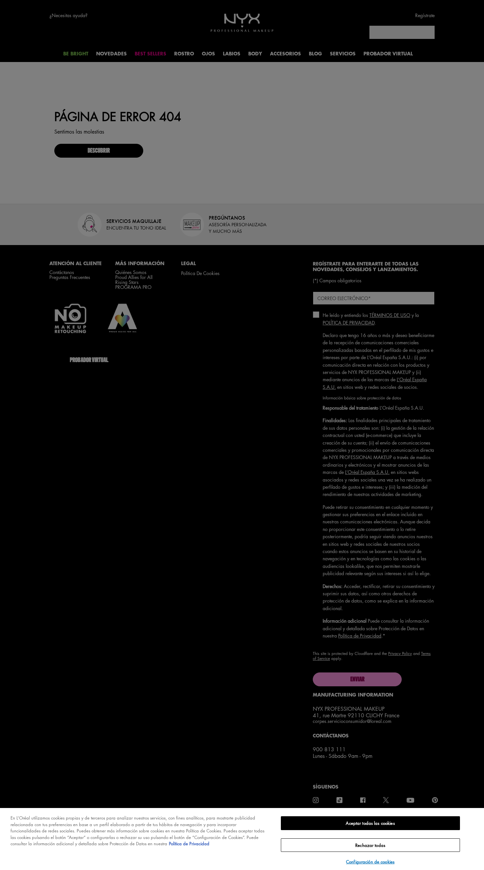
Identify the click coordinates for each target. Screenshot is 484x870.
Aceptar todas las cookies (370, 823)
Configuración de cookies (370, 861)
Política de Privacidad (189, 843)
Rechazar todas (370, 845)
